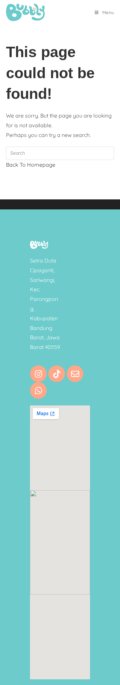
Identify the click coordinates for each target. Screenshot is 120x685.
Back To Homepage (30, 164)
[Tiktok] (56, 373)
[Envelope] (75, 373)
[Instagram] (38, 373)
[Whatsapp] (38, 390)
